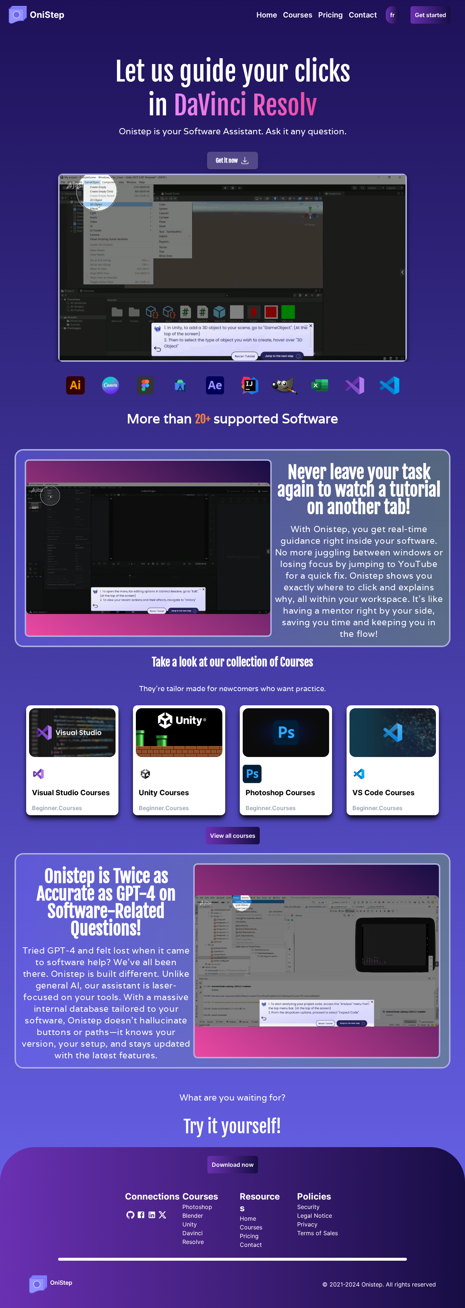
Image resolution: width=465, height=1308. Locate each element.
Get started (430, 15)
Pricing (330, 15)
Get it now (227, 160)
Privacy (307, 1224)
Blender (192, 1215)
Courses (297, 15)
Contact (363, 15)
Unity (189, 1224)
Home (266, 15)
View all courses (232, 835)
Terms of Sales (317, 1233)
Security (308, 1206)
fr (392, 15)
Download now (233, 1164)
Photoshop (197, 1206)
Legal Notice (314, 1215)
